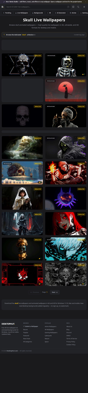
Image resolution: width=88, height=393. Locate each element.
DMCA (68, 335)
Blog (67, 329)
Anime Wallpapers (50, 326)
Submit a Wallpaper (31, 326)
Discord (68, 332)
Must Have (26, 338)
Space (47, 342)
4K (50, 13)
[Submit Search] (78, 7)
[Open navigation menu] (84, 7)
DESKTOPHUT (8, 323)
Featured (26, 335)
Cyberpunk (48, 335)
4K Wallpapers (49, 329)
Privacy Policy (70, 342)
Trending (8, 13)
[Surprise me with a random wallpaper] (73, 7)
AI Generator (61, 13)
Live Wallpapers (22, 13)
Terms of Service (71, 338)
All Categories (27, 342)
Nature (47, 338)
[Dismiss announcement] (85, 2)
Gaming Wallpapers (51, 332)
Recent (25, 329)
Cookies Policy (70, 345)
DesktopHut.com (12, 351)
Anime (74, 13)
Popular (25, 332)
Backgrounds (38, 13)
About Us (69, 326)
